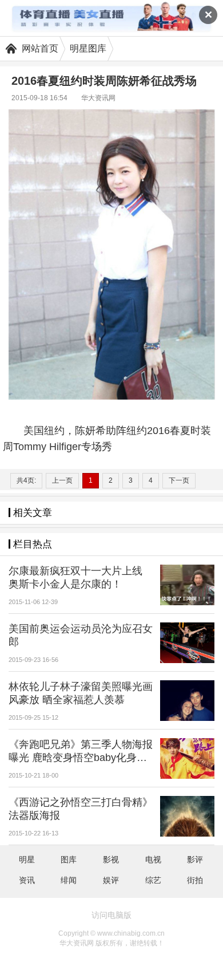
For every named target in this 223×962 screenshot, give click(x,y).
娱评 (111, 880)
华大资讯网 (98, 98)
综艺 (153, 880)
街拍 (195, 880)
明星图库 (88, 48)
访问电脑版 (111, 915)
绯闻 (69, 880)
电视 (153, 859)
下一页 (179, 480)
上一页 (62, 480)
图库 (69, 859)
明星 (27, 859)
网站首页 (40, 48)
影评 (195, 859)
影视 (111, 859)
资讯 (27, 880)
